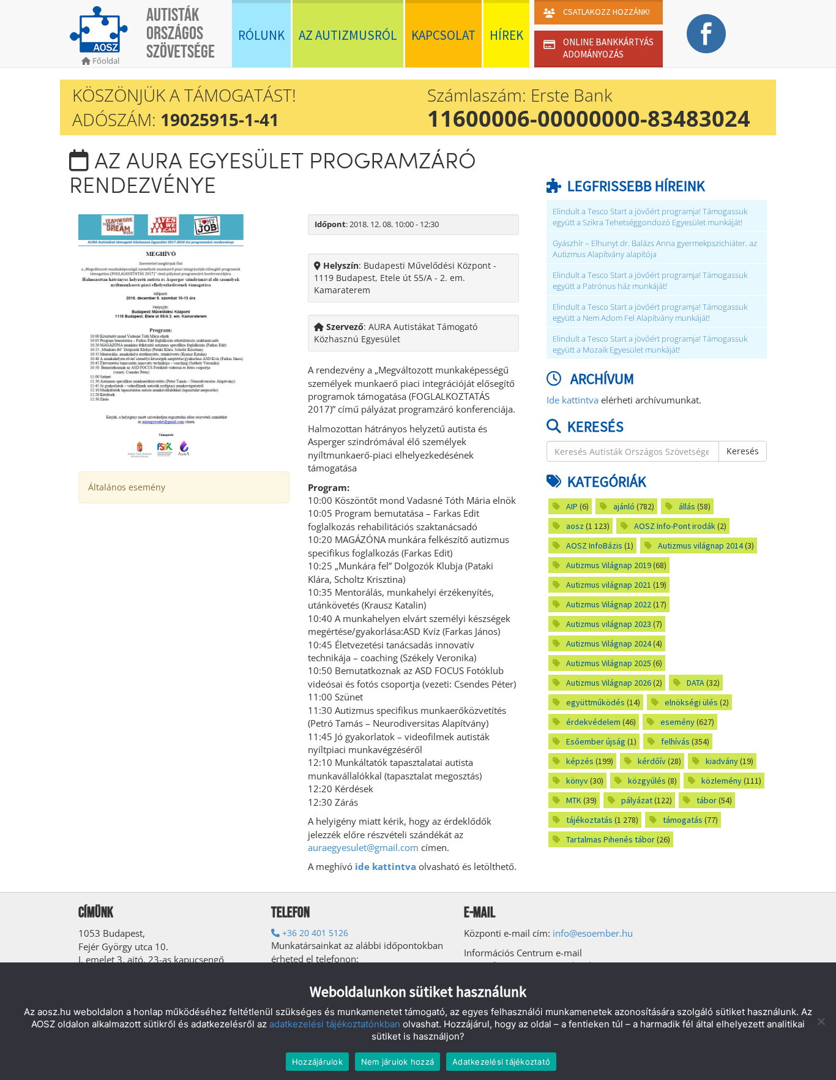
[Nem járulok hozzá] (821, 1021)
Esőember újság (595, 741)
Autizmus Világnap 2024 (608, 643)
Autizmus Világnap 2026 (608, 682)
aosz (575, 525)
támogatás (683, 819)
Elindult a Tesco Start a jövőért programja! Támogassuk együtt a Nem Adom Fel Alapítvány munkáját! (650, 312)
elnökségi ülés (691, 702)
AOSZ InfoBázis (594, 545)
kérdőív (652, 761)
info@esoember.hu (593, 933)
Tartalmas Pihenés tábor (610, 839)
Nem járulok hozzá (397, 1062)
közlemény (721, 780)
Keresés (742, 451)
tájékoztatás (589, 819)
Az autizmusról (348, 35)
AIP (572, 506)
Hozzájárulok (317, 1062)
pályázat (636, 800)
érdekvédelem (593, 721)
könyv (577, 780)
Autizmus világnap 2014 (700, 545)
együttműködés (595, 702)
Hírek (506, 35)
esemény (677, 721)
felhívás (675, 741)
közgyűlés (647, 780)
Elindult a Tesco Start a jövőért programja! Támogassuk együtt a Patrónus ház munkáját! (650, 280)
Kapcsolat (443, 35)
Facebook (706, 33)
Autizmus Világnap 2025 (608, 663)
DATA (695, 682)
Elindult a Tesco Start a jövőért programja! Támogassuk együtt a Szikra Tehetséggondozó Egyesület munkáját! (650, 217)
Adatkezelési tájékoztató (501, 1062)
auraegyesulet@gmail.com (363, 847)
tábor (706, 800)
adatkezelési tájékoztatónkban (334, 1024)
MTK (573, 800)
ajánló (624, 506)
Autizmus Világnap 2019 (608, 565)
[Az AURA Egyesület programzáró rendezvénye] (161, 336)
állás (687, 506)
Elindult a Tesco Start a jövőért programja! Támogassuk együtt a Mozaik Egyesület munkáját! (650, 344)
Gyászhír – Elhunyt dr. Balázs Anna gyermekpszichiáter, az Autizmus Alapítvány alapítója (655, 249)
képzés (580, 761)
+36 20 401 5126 (314, 933)
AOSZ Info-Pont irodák (674, 525)
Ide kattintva (573, 400)
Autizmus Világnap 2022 (608, 604)
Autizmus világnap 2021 (608, 584)
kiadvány (722, 761)
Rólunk (261, 35)
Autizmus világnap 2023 (608, 623)
